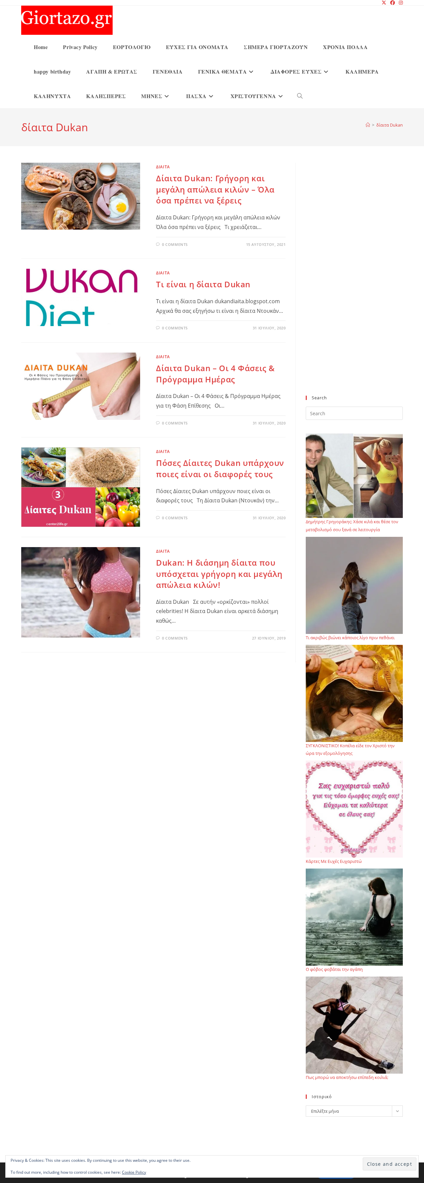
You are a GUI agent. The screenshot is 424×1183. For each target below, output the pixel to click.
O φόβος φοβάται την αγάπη (334, 969)
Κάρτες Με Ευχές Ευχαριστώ (334, 861)
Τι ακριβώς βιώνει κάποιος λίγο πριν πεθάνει (350, 638)
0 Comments (175, 244)
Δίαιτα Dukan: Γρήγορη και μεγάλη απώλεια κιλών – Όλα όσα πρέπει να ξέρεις (215, 189)
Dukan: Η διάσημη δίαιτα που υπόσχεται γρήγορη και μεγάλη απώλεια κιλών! (219, 573)
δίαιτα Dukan (389, 125)
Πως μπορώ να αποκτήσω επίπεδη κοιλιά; (347, 1077)
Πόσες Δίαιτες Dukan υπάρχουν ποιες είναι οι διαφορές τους (220, 468)
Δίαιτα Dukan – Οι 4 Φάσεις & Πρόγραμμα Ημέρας (215, 374)
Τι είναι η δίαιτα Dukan (203, 284)
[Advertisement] (354, 283)
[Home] (368, 125)
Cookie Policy (134, 1172)
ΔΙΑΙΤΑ (163, 167)
